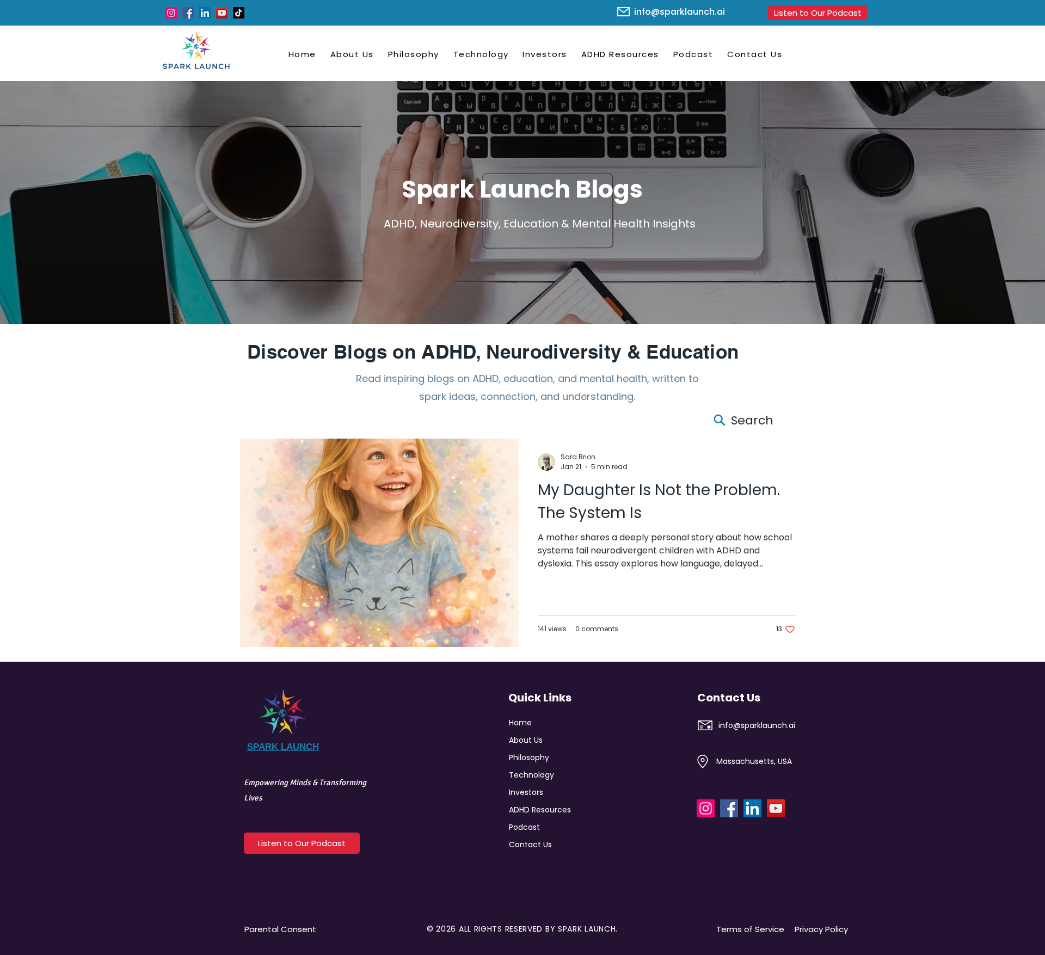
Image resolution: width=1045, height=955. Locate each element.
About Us (526, 740)
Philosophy (529, 757)
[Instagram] (171, 13)
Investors (526, 792)
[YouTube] (222, 13)
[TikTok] (238, 13)
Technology (531, 774)
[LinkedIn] (205, 13)
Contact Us (530, 844)
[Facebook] (188, 13)
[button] (352, 54)
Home (520, 722)
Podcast (524, 827)
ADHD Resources (536, 809)
